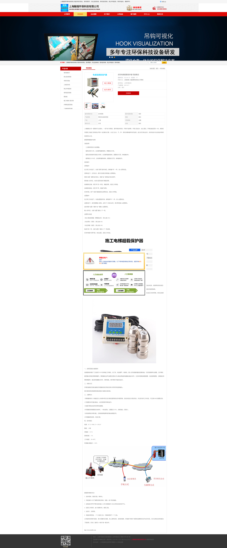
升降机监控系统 (68, 104)
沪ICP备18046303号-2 (125, 539)
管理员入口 (115, 542)
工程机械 (126, 80)
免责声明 (108, 542)
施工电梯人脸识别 (69, 100)
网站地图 (120, 542)
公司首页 (67, 14)
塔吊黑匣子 (67, 72)
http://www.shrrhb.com (90, 530)
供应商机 (80, 14)
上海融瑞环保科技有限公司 (138, 539)
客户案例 (133, 14)
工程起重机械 (133, 80)
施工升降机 (140, 80)
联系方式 (160, 14)
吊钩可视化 (67, 80)
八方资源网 (103, 542)
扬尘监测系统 (67, 76)
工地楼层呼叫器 (68, 108)
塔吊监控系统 (67, 92)
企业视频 (93, 14)
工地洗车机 (67, 84)
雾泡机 (65, 96)
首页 (157, 68)
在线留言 (128, 93)
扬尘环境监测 (67, 88)
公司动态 (120, 14)
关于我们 (107, 14)
